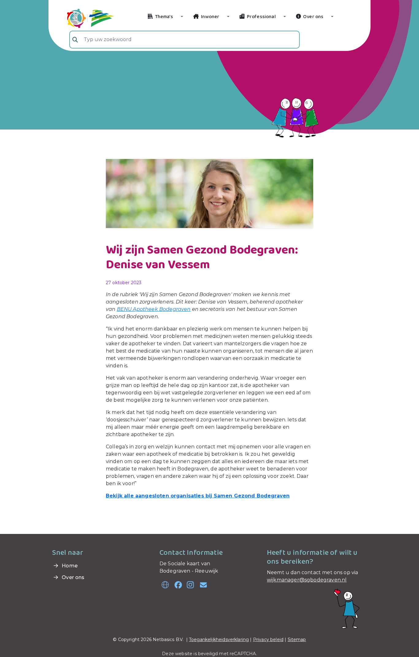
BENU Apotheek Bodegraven (154, 309)
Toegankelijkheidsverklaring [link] (219, 639)
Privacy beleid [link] (268, 639)
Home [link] (69, 566)
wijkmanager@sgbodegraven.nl (307, 580)
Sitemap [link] (297, 639)
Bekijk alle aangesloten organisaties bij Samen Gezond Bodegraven (198, 496)
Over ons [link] (72, 577)
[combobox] (184, 39)
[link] (83, 17)
